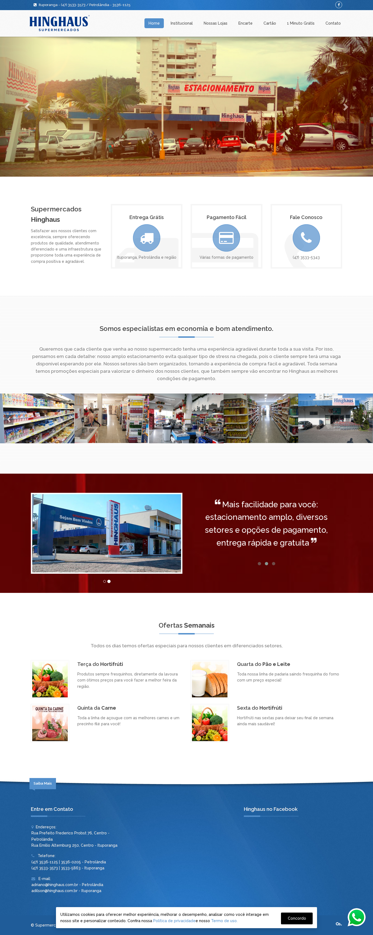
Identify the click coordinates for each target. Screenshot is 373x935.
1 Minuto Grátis (301, 23)
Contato (333, 23)
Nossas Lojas (215, 23)
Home (154, 23)
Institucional (182, 23)
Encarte (245, 23)
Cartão (270, 23)
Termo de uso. (224, 921)
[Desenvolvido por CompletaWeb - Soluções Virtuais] (339, 924)
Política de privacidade (174, 921)
